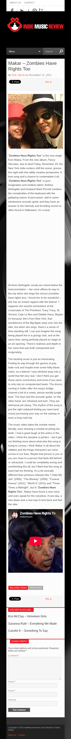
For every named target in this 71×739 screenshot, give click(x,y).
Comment (13, 655)
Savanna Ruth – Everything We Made (32, 623)
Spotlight (36, 588)
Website (12, 700)
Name (12, 681)
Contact (29, 2)
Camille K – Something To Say (28, 630)
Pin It (48, 82)
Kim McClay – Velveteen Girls (27, 616)
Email (11, 690)
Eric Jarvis (18, 75)
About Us (15, 2)
